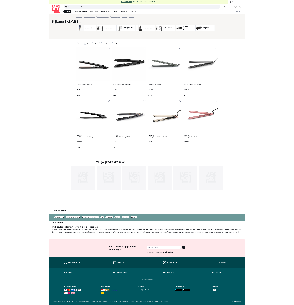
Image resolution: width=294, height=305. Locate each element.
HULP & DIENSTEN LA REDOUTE (120, 272)
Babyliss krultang (59, 217)
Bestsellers (124, 11)
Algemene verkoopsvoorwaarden (83, 301)
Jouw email (150, 244)
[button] (240, 7)
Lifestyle (133, 11)
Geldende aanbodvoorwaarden (59, 301)
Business (237, 11)
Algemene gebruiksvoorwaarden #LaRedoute (149, 301)
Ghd (102, 217)
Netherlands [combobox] (237, 301)
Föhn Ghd (134, 217)
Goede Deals (94, 11)
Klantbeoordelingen (165, 301)
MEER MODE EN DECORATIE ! (218, 272)
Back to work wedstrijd (80, 11)
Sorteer (80, 44)
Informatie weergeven (147, 279)
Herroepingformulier (134, 301)
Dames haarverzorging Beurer (90, 217)
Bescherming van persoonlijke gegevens (100, 301)
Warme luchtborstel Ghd (73, 217)
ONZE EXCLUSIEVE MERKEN (168, 272)
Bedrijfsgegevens (70, 301)
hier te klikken (169, 252)
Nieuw (115, 11)
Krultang (117, 217)
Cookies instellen (113, 301)
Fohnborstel (109, 217)
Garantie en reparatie (123, 301)
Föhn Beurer (125, 217)
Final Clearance (105, 11)
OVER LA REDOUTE (68, 272)
